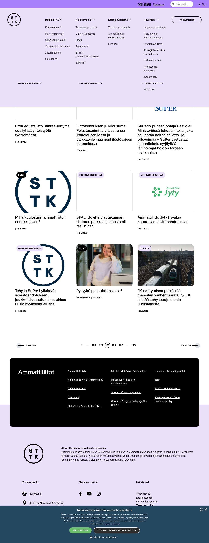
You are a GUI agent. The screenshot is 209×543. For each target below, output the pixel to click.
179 (134, 345)
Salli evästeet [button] (80, 530)
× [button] (205, 509)
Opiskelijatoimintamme (57, 46)
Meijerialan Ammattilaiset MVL (84, 406)
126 (94, 345)
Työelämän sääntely (119, 27)
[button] (104, 537)
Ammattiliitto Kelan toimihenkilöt (85, 379)
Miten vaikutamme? (55, 40)
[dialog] (104, 524)
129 (114, 345)
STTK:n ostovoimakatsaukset (87, 54)
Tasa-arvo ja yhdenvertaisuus (153, 35)
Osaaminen (150, 77)
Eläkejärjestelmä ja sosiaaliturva (154, 52)
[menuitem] (204, 4)
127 (101, 345)
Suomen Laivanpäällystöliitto (170, 371)
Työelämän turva (153, 44)
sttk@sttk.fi (35, 493)
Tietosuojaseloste (145, 505)
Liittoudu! (113, 44)
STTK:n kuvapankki (147, 501)
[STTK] (14, 19)
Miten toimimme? (54, 33)
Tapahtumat (82, 46)
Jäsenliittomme (53, 52)
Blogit (79, 40)
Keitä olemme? (53, 27)
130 (121, 345)
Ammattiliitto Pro (77, 388)
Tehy (157, 379)
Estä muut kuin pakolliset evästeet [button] (116, 530)
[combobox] (181, 4)
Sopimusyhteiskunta (155, 27)
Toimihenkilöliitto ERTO (167, 388)
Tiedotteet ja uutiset (86, 27)
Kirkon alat (73, 397)
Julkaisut (80, 62)
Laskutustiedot (144, 497)
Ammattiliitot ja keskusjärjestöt (116, 35)
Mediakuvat (158, 4)
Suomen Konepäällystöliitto (126, 392)
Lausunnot (51, 59)
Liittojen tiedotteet (85, 33)
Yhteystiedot (186, 19)
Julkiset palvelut (153, 60)
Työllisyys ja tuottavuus (150, 68)
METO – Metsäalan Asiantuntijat (128, 371)
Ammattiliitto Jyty (77, 371)
